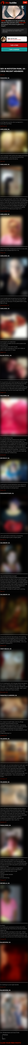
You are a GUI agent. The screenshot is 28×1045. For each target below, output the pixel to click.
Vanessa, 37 (3, 735)
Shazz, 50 (3, 490)
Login (25, 2)
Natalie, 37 (3, 822)
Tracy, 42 (2, 252)
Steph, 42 (3, 352)
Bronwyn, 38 (4, 692)
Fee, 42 (2, 591)
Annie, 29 (3, 455)
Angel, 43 (3, 392)
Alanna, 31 (3, 645)
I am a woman (14, 49)
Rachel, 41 (3, 539)
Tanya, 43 (3, 880)
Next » (4, 1038)
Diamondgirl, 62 (5, 211)
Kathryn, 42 (3, 126)
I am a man (14, 45)
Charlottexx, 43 (4, 305)
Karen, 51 (2, 987)
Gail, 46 (2, 161)
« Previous (5, 1034)
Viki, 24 (2, 74)
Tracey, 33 (3, 939)
